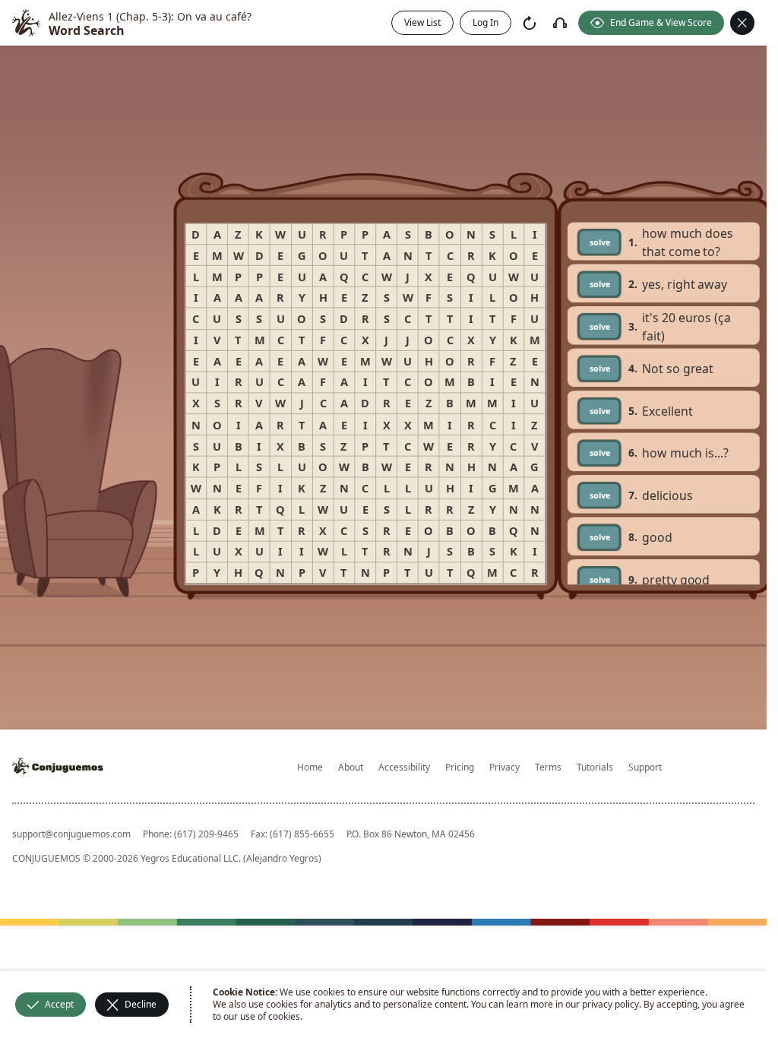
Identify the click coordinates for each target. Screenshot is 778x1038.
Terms (548, 767)
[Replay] (529, 23)
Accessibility (404, 767)
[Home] (26, 22)
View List (422, 22)
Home (310, 767)
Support (645, 767)
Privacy (504, 767)
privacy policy (610, 1004)
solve (600, 241)
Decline (141, 1004)
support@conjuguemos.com (71, 834)
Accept (59, 1004)
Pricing (459, 767)
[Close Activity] (742, 23)
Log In (485, 22)
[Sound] (560, 23)
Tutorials (595, 767)
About (350, 767)
